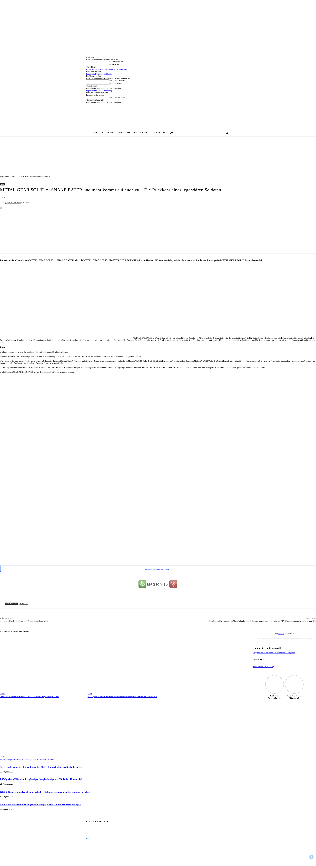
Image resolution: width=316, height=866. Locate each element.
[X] (225, 105)
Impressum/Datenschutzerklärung (99, 74)
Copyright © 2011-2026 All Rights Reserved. (99, 850)
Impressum (89, 843)
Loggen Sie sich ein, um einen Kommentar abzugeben (274, 653)
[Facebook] (214, 105)
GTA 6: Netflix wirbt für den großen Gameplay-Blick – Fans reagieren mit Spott (40, 804)
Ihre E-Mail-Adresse (117, 81)
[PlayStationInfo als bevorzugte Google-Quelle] (31, 562)
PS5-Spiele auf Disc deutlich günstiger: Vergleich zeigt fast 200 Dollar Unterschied (41, 779)
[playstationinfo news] (1, 203)
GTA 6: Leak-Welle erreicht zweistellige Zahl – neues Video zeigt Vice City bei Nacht (29, 697)
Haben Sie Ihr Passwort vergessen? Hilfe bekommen (106, 69)
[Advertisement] (158, 154)
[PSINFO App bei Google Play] (104, 470)
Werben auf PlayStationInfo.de (95, 829)
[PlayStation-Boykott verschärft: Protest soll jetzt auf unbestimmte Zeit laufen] (42, 728)
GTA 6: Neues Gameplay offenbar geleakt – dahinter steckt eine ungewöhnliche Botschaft (45, 792)
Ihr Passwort (114, 64)
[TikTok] (221, 105)
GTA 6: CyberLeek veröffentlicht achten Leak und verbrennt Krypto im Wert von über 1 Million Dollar (122, 697)
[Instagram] (218, 105)
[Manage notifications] (311, 857)
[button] (227, 133)
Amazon (274, 638)
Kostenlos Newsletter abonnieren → (158, 570)
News (2, 177)
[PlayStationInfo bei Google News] (103, 546)
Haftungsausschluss (92, 848)
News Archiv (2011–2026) (263, 667)
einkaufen (281, 634)
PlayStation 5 (24, 604)
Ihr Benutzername (116, 62)
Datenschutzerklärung (92, 846)
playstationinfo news (13, 203)
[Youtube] (228, 105)
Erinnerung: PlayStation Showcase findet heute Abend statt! (24, 621)
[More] (116, 595)
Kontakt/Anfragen (91, 826)
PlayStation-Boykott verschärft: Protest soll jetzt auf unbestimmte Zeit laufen (27, 759)
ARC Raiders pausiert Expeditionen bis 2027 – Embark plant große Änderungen (41, 767)
